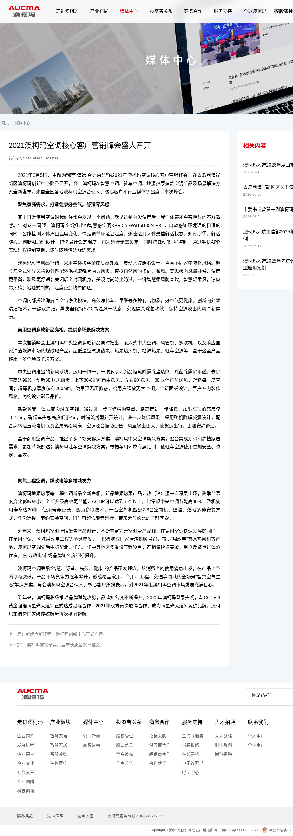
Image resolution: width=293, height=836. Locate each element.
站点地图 (85, 816)
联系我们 (258, 722)
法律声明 (55, 816)
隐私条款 (25, 816)
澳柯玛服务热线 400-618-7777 (134, 816)
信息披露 (124, 754)
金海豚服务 (192, 735)
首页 (5, 123)
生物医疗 (58, 763)
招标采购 (157, 735)
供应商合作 (160, 745)
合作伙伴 (157, 763)
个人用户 (256, 735)
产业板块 (60, 722)
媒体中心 (22, 123)
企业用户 (256, 745)
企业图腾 (25, 781)
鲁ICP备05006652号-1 (239, 830)
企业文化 (25, 763)
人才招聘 (225, 722)
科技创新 (25, 790)
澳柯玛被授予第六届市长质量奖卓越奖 (63, 644)
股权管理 (124, 735)
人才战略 (223, 735)
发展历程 (25, 745)
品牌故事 (91, 745)
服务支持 (192, 722)
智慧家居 (58, 745)
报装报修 (190, 745)
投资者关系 (129, 722)
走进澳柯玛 (30, 722)
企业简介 (25, 735)
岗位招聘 (223, 754)
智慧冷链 (58, 754)
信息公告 (124, 763)
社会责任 (25, 772)
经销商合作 (160, 754)
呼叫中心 (190, 772)
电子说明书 (192, 763)
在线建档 (190, 754)
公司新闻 (91, 735)
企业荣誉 (25, 754)
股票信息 (124, 745)
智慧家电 (58, 735)
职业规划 (223, 745)
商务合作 (159, 722)
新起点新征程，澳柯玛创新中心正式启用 (64, 634)
